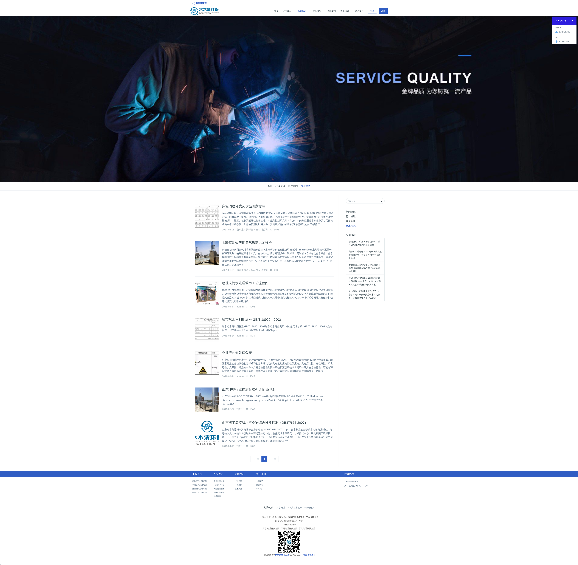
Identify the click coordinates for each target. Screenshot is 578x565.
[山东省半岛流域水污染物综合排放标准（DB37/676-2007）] (207, 433)
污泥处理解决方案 (289, 528)
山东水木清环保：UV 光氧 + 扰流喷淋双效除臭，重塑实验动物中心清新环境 (365, 254)
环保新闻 (293, 186)
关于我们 (344, 10)
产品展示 (287, 10)
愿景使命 (259, 485)
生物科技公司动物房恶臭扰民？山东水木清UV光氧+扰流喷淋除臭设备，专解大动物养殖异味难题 (364, 294)
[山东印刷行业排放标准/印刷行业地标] (207, 399)
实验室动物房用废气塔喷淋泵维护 (247, 243)
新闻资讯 (302, 10)
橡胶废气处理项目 (199, 485)
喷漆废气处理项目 (199, 492)
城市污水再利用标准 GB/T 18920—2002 (251, 319)
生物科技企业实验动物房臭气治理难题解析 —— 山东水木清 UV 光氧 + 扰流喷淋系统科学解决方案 (365, 281)
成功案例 (331, 10)
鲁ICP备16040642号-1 (307, 517)
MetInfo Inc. (309, 554)
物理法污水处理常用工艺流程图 (245, 283)
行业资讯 (280, 186)
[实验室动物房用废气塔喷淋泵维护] (207, 253)
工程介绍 (197, 474)
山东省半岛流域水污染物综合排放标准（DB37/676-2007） (265, 423)
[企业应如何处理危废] (207, 363)
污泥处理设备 (219, 488)
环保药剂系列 (219, 492)
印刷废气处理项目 (199, 481)
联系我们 (359, 10)
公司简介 (259, 481)
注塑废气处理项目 (199, 488)
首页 (276, 10)
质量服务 (317, 10)
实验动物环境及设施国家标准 (243, 206)
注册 (383, 10)
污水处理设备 (219, 485)
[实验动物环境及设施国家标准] (207, 216)
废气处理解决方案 (307, 528)
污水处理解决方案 (271, 528)
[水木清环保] (204, 10)
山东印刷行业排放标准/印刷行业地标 (249, 389)
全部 (270, 186)
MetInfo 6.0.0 (282, 554)
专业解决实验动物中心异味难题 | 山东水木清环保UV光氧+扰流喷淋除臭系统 (364, 268)
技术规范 (305, 186)
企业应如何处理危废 (237, 353)
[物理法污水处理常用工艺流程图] (207, 293)
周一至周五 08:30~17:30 (356, 485)
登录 (372, 10)
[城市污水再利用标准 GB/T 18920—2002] (207, 330)
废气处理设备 (219, 481)
